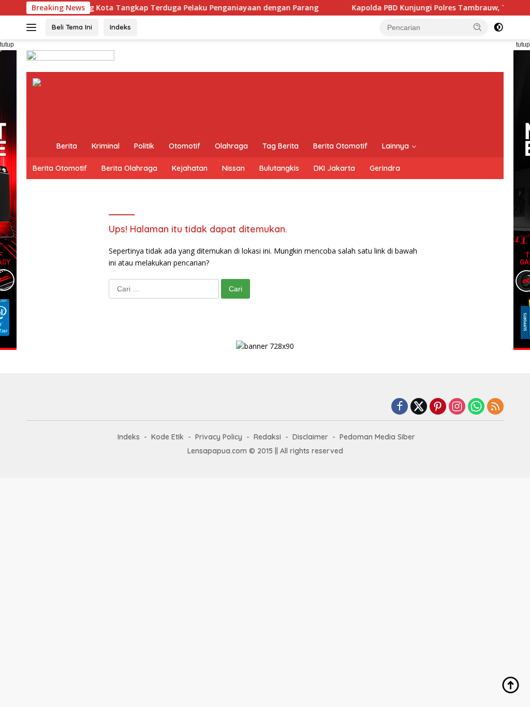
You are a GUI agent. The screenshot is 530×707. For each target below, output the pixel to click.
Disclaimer (310, 436)
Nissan (233, 168)
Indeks (120, 27)
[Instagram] (457, 407)
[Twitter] (418, 407)
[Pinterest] (438, 407)
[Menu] (33, 27)
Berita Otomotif (340, 146)
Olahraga (231, 146)
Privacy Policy (218, 436)
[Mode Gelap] (498, 27)
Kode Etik (167, 436)
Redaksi (267, 436)
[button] (477, 27)
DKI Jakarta (334, 168)
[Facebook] (399, 407)
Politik (144, 146)
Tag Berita (280, 146)
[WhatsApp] (476, 407)
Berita (66, 146)
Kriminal (106, 146)
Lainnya (395, 146)
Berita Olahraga (129, 168)
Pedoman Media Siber (377, 436)
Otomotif (184, 146)
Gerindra (385, 168)
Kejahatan (190, 168)
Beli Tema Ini (72, 27)
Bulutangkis (279, 168)
